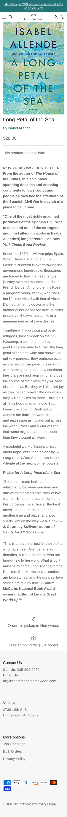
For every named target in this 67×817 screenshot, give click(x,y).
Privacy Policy (14, 759)
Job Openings (14, 744)
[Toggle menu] (4, 17)
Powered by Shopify (44, 804)
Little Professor (21, 804)
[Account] (55, 17)
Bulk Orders (12, 751)
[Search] (12, 17)
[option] (33, 68)
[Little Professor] (33, 17)
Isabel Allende (19, 128)
